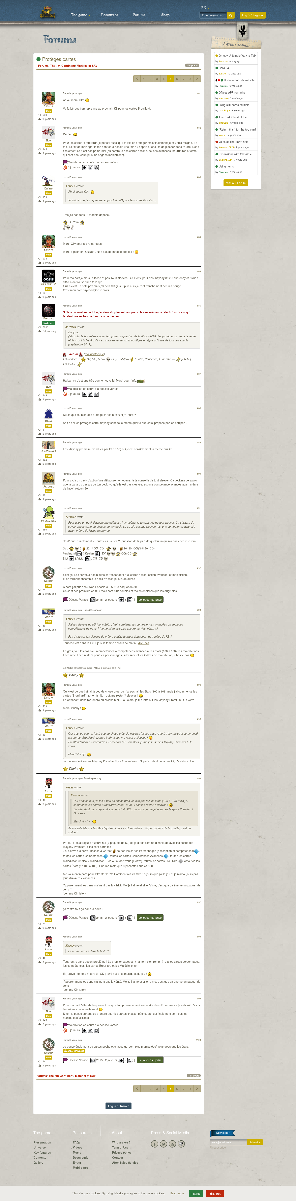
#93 (199, 609)
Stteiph (48, 106)
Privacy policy (121, 1152)
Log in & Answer (118, 1106)
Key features (42, 1152)
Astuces (143, 643)
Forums (139, 15)
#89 (199, 442)
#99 (199, 998)
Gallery (38, 1162)
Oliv (48, 140)
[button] (205, 8)
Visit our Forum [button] (236, 183)
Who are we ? (121, 1142)
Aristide (48, 486)
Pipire (48, 791)
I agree (196, 1194)
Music (77, 1152)
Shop (165, 15)
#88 (199, 408)
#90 (199, 473)
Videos (77, 1147)
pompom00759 (48, 284)
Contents (40, 1157)
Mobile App (81, 1167)
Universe (40, 1147)
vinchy (49, 617)
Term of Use (120, 1147)
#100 (198, 1039)
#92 (199, 568)
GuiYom (48, 188)
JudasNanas (48, 451)
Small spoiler (74, 1051)
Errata (77, 1162)
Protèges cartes (58, 58)
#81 (199, 93)
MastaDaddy (48, 521)
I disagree (215, 1194)
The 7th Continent (62, 66)
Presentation (42, 1142)
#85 (199, 271)
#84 (199, 237)
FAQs (76, 1142)
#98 (199, 936)
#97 (199, 902)
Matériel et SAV (87, 66)
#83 (199, 177)
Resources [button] (110, 15)
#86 (199, 305)
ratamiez (70, 326)
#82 (199, 127)
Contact (117, 1157)
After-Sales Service (125, 1162)
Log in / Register (252, 15)
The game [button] (79, 15)
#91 (199, 507)
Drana (48, 421)
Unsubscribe (218, 1147)
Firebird (48, 318)
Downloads (80, 1157)
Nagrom (48, 581)
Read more (177, 1193)
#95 (199, 719)
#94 (199, 684)
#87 (199, 373)
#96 (199, 778)
